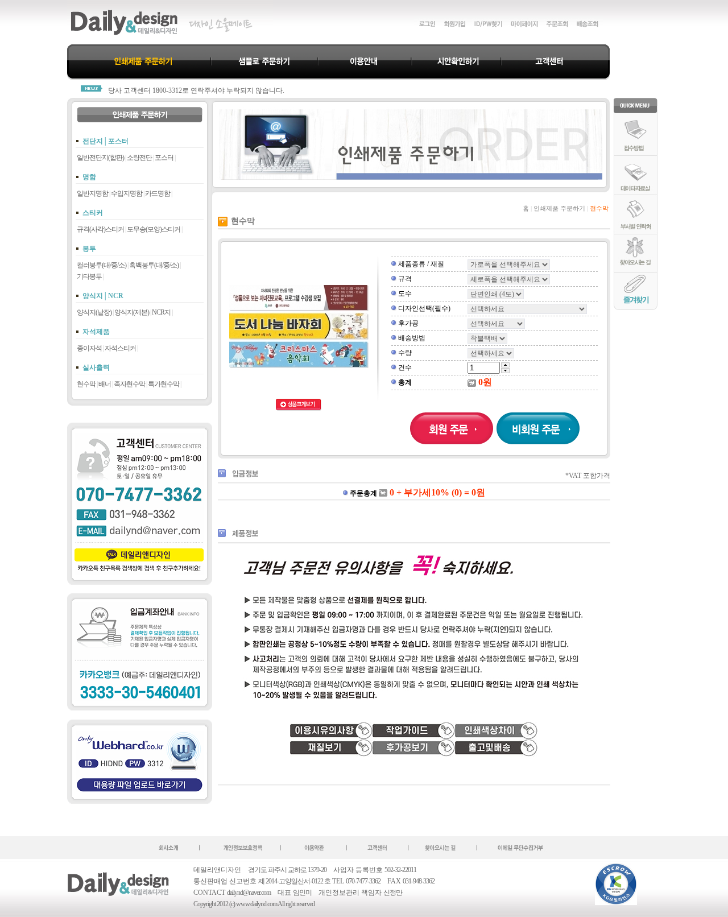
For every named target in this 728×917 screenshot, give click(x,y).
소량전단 (139, 158)
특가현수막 (163, 384)
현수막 (86, 384)
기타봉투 (89, 276)
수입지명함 (126, 193)
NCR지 (161, 312)
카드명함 (157, 193)
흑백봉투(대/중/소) (154, 265)
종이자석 (89, 348)
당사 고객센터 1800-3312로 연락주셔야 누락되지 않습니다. (196, 90)
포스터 (164, 158)
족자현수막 (129, 384)
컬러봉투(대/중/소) (101, 265)
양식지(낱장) (94, 312)
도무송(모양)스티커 (153, 229)
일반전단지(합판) (100, 158)
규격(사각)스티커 (100, 229)
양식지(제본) (131, 312)
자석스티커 (120, 348)
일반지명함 (92, 193)
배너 (104, 384)
